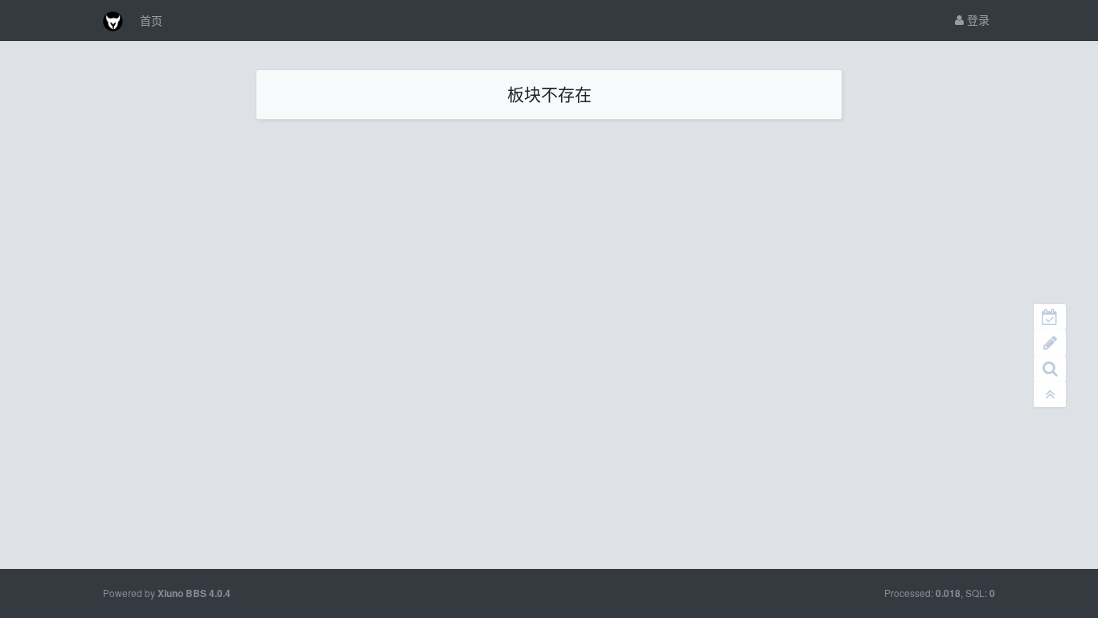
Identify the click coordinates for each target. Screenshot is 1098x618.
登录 (976, 19)
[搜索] (1050, 368)
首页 (151, 20)
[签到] (1050, 317)
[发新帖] (1050, 343)
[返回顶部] (1050, 394)
